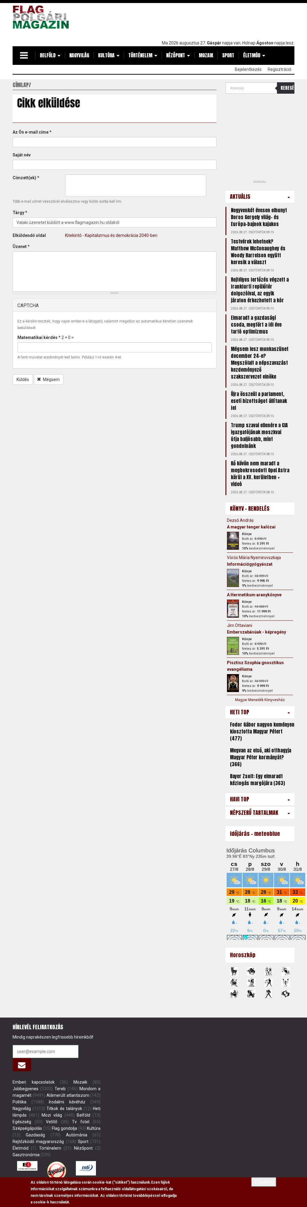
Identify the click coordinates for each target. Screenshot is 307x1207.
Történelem (140, 55)
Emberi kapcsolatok (34, 1082)
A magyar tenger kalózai (251, 527)
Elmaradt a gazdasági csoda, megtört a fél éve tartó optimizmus (256, 324)
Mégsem (51, 379)
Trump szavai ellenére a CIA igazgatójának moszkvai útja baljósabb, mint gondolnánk (259, 435)
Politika (19, 1102)
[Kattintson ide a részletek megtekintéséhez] (233, 541)
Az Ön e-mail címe (32, 132)
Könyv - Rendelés (250, 508)
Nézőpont (175, 55)
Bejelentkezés (248, 69)
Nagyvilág (79, 55)
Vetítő (51, 1121)
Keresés (287, 87)
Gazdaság (35, 1135)
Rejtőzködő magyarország (38, 1141)
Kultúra (106, 55)
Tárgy (20, 212)
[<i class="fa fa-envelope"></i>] (22, 1064)
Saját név (22, 155)
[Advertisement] (185, 20)
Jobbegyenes (25, 1088)
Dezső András (240, 520)
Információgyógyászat (250, 564)
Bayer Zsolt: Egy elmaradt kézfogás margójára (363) (257, 780)
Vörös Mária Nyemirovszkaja (254, 557)
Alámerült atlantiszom (67, 1095)
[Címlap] (43, 17)
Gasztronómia (26, 1154)
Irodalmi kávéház (67, 1102)
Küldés (22, 379)
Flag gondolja (64, 1128)
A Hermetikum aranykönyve (254, 594)
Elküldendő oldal (29, 235)
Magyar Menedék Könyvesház (260, 700)
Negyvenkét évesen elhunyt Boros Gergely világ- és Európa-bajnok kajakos (259, 217)
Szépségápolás (27, 1128)
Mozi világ (52, 1115)
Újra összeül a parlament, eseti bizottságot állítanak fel (259, 400)
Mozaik (206, 55)
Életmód (251, 55)
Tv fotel (80, 1121)
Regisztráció (279, 69)
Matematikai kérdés (39, 337)
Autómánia (76, 1135)
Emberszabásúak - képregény (256, 632)
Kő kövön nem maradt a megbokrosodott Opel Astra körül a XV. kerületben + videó (260, 474)
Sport (228, 55)
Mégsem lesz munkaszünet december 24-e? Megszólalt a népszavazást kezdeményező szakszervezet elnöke (259, 362)
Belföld (47, 55)
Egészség (22, 1121)
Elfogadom (264, 1182)
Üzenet (21, 246)
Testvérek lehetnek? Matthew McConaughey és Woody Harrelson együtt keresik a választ (258, 252)
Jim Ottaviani (239, 625)
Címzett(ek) (26, 177)
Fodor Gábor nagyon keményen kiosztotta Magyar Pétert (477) (262, 731)
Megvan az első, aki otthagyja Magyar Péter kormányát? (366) (260, 757)
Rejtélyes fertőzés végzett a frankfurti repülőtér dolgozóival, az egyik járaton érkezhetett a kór (260, 290)
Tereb (60, 1088)
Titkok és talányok (64, 1108)
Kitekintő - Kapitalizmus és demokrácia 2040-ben (111, 235)
